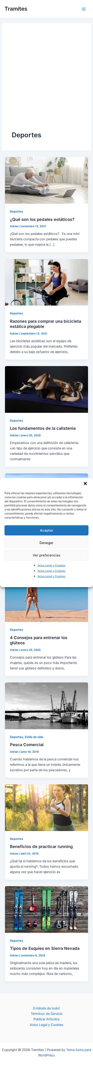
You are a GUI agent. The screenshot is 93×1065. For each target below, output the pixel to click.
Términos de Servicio (47, 1014)
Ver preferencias (46, 555)
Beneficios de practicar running (41, 846)
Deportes (16, 211)
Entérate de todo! (46, 1008)
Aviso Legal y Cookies (51, 565)
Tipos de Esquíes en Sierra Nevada (44, 948)
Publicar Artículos (46, 1019)
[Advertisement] (46, 81)
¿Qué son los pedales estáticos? (42, 219)
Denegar (46, 542)
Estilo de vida (34, 737)
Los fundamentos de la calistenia (43, 428)
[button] (85, 484)
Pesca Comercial (27, 744)
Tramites (16, 8)
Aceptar (46, 530)
